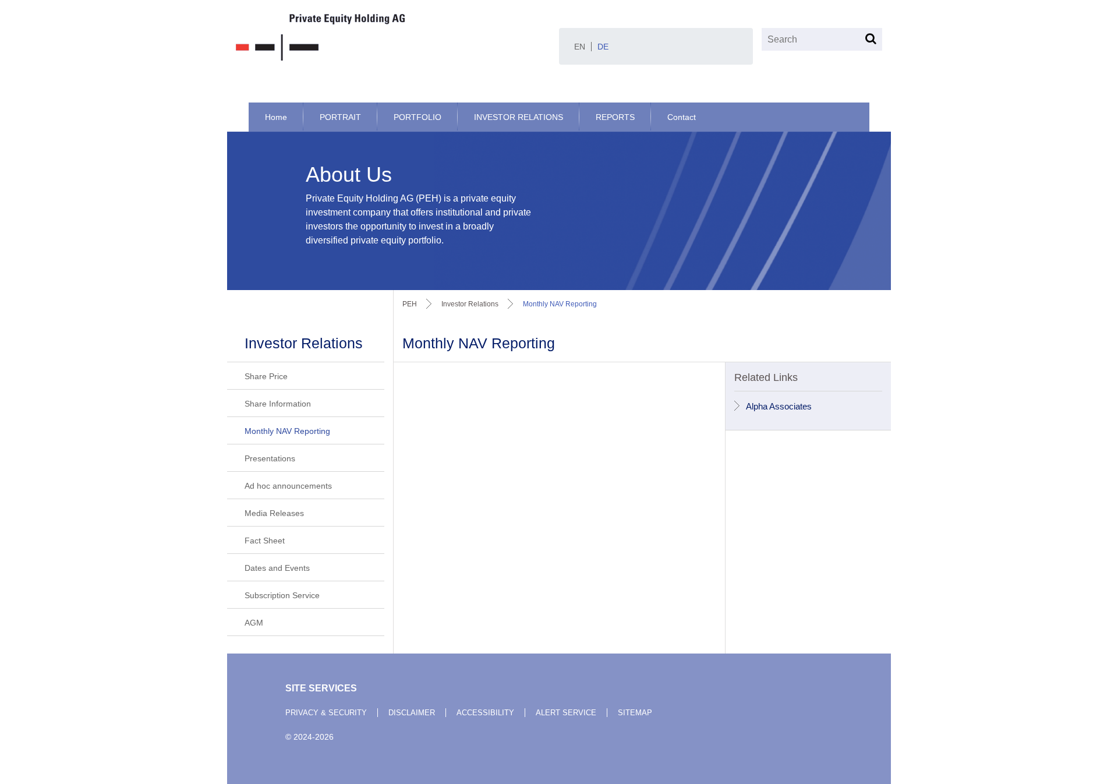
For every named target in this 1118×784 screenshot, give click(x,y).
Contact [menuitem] (681, 117)
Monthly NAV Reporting (287, 431)
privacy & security (326, 712)
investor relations (469, 304)
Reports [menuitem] (615, 117)
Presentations (270, 458)
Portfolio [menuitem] (417, 117)
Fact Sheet (265, 540)
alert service (566, 712)
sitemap (635, 712)
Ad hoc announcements (288, 485)
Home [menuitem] (276, 117)
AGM (254, 622)
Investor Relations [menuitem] (518, 117)
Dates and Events (277, 568)
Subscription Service (282, 595)
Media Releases (274, 513)
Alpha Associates (779, 406)
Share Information (278, 403)
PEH (409, 304)
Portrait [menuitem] (340, 117)
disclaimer (411, 712)
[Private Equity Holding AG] (393, 37)
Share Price (266, 376)
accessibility (485, 712)
